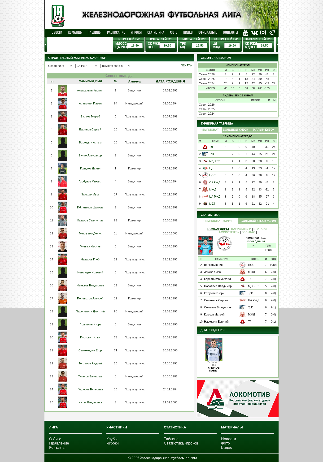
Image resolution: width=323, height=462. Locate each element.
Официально (208, 32)
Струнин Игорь (214, 293)
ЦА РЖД (214, 196)
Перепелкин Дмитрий (90, 311)
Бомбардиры (218, 229)
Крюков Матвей (214, 314)
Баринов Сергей (90, 129)
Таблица (171, 439)
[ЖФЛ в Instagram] (263, 32)
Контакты (230, 32)
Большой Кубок (235, 129)
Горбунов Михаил (90, 181)
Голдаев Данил (90, 168)
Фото (174, 32)
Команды (75, 32)
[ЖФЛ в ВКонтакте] (245, 32)
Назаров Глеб (90, 259)
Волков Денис (213, 265)
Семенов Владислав (217, 307)
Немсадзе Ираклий (90, 272)
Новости (56, 32)
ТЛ (211, 147)
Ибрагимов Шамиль (90, 207)
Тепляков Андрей (90, 363)
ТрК (211, 154)
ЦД (211, 168)
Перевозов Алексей (90, 298)
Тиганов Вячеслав (90, 376)
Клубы (112, 439)
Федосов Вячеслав (90, 389)
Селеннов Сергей (216, 300)
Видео (188, 32)
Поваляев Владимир (218, 286)
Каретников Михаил (217, 279)
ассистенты (229, 232)
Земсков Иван (213, 272)
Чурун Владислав (90, 402)
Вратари (260, 229)
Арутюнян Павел (90, 103)
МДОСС (214, 161)
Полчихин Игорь (90, 324)
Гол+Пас (248, 232)
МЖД (212, 189)
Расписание (116, 32)
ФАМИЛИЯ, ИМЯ (90, 81)
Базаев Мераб (90, 116)
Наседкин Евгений (216, 321)
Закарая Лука (90, 194)
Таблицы (94, 32)
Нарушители (241, 229)
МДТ (212, 203)
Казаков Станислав (90, 220)
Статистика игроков (181, 443)
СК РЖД (214, 182)
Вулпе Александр (90, 155)
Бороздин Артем (90, 142)
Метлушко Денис (90, 233)
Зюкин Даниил (255, 241)
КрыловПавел (214, 369)
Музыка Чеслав (90, 246)
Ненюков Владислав (90, 285)
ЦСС (212, 175)
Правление (59, 443)
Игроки (136, 32)
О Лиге (55, 439)
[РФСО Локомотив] (238, 416)
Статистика (155, 32)
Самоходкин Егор (90, 350)
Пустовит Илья (90, 337)
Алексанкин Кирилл (90, 90)
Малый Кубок (263, 129)
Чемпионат (210, 129)
